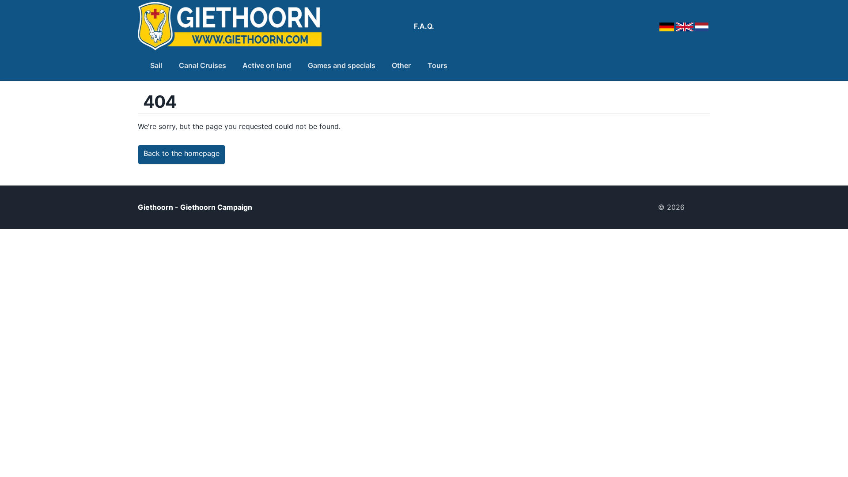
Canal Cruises (202, 65)
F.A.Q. (424, 26)
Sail (156, 65)
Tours (437, 65)
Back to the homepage (182, 153)
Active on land (266, 65)
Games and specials (341, 65)
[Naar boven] (701, 207)
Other (401, 65)
